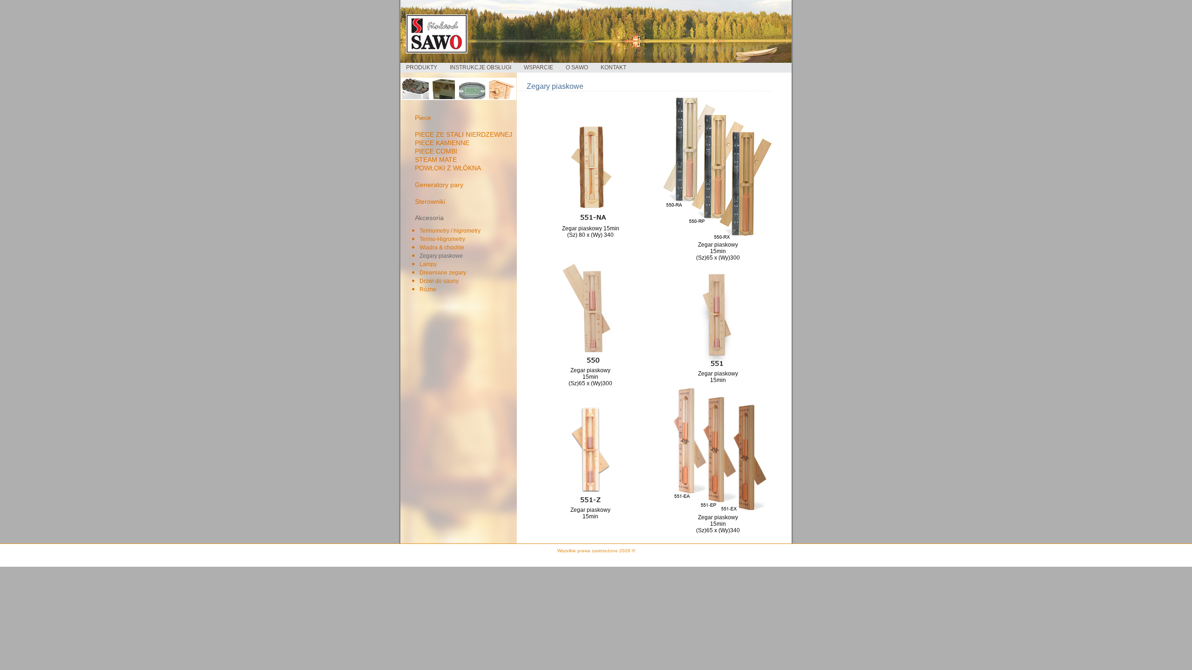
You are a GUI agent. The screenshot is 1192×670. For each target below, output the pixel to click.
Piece (423, 117)
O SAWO (577, 67)
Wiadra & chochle (442, 247)
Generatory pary (439, 184)
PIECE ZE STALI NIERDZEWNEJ (463, 134)
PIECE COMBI (436, 151)
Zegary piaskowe (441, 256)
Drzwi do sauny (439, 281)
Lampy (428, 264)
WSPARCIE (538, 67)
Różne (428, 289)
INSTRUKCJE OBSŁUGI (480, 67)
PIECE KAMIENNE (442, 143)
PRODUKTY (421, 67)
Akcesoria (429, 217)
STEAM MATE (436, 159)
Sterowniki (430, 201)
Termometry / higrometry (450, 231)
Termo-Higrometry (442, 239)
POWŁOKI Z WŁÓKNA (448, 168)
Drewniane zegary (443, 272)
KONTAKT (613, 67)
